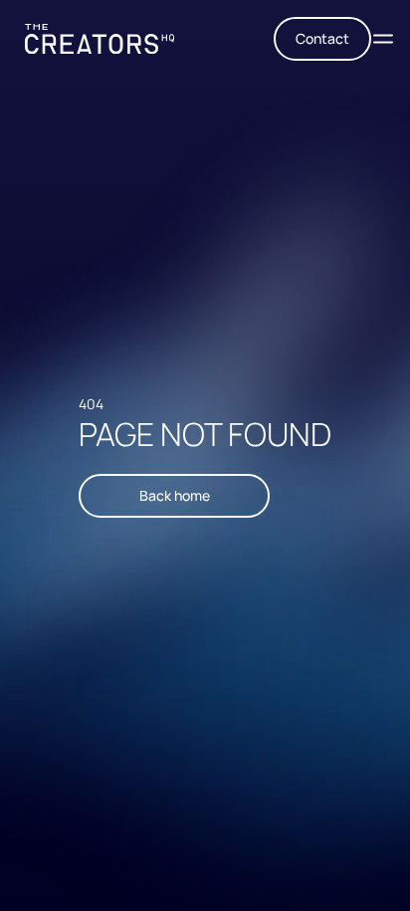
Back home (174, 495)
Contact (322, 38)
